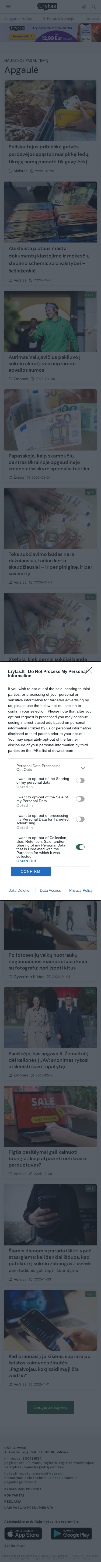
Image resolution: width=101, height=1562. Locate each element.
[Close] (90, 672)
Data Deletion (20, 890)
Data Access (50, 890)
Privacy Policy (81, 890)
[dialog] (50, 781)
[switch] (80, 780)
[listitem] (50, 767)
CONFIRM (31, 872)
